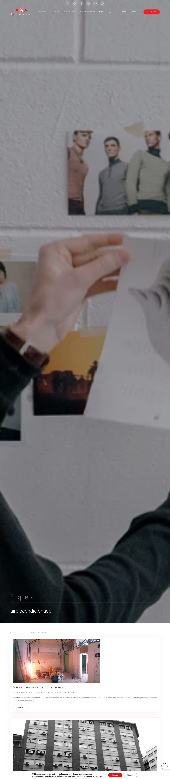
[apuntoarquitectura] (21, 10)
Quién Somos (70, 12)
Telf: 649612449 (129, 12)
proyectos (43, 12)
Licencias (55, 692)
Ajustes (130, 775)
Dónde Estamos (87, 12)
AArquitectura (21, 14)
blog (101, 12)
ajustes (99, 776)
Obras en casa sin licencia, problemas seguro (39, 687)
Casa (48, 692)
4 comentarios (67, 692)
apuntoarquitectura (35, 692)
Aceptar (115, 775)
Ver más (20, 707)
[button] (110, 12)
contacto (151, 12)
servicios (56, 12)
